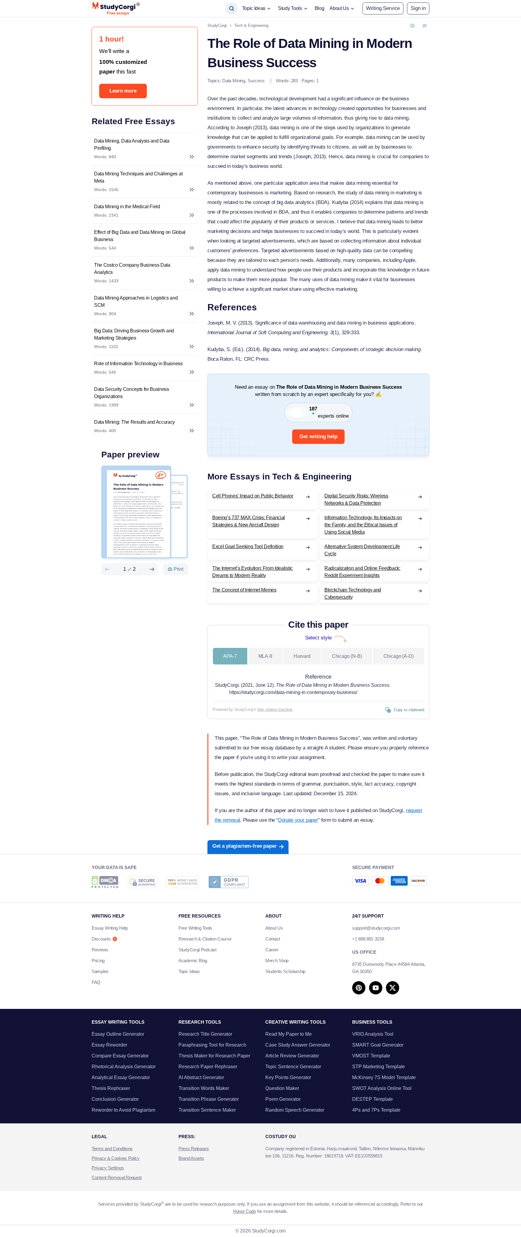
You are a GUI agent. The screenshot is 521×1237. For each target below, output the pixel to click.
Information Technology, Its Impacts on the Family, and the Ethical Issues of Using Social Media (363, 525)
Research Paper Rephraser (207, 1066)
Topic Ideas (189, 971)
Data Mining (233, 80)
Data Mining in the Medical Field (127, 206)
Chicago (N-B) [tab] (347, 656)
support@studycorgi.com (376, 928)
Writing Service (383, 8)
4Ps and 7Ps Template (376, 1110)
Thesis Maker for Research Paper (214, 1055)
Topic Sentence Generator (293, 1066)
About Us (274, 928)
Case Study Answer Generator (297, 1044)
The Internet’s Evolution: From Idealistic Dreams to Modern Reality (252, 572)
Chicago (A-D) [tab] (399, 656)
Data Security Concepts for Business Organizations (131, 393)
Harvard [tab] (302, 656)
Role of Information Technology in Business (138, 363)
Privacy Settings (108, 1167)
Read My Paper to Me (288, 1034)
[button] (418, 8)
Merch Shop (277, 960)
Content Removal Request (117, 1177)
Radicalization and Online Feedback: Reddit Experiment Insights (362, 572)
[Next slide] (152, 569)
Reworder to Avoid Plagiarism (123, 1110)
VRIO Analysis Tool (372, 1034)
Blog (319, 8)
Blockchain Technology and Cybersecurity (352, 593)
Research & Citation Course (204, 938)
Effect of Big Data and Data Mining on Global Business (139, 236)
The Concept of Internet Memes (244, 589)
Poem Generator (283, 1099)
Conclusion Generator (115, 1099)
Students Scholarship (285, 971)
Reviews (100, 949)
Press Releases (193, 1148)
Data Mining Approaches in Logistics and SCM (136, 301)
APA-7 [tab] (230, 656)
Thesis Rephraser (111, 1088)
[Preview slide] (107, 569)
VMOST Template (371, 1055)
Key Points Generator (288, 1077)
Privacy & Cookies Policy (116, 1158)
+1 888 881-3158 (368, 938)
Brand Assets (191, 1158)
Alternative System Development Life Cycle (362, 550)
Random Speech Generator (294, 1110)
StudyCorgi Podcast (197, 949)
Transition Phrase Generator (208, 1099)
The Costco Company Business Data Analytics (132, 268)
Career (271, 949)
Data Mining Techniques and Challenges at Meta (138, 177)
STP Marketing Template (378, 1066)
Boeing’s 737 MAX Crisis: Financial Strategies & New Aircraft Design (248, 521)
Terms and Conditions (112, 1148)
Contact (272, 938)
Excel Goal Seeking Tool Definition (247, 546)
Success (256, 80)
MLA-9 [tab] (265, 656)
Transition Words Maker (203, 1088)
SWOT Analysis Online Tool (382, 1088)
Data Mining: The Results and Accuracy (134, 422)
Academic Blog (192, 960)
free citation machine (274, 709)
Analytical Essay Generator (121, 1077)
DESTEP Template (372, 1099)
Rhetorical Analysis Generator (124, 1066)
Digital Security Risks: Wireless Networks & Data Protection (356, 499)
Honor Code (244, 1211)
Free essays (118, 13)
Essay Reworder (109, 1044)
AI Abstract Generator (201, 1077)
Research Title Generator (205, 1034)
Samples (100, 971)
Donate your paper (298, 820)
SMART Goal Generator (377, 1044)
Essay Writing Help (110, 928)
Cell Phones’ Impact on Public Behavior (252, 495)
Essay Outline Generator (118, 1034)
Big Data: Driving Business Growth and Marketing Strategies (134, 334)
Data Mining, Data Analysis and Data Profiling (131, 144)
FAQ (96, 982)
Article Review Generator (292, 1055)
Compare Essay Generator (120, 1055)
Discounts (101, 938)
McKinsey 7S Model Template (384, 1077)
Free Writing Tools (195, 928)
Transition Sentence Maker (207, 1110)
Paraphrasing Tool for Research (212, 1044)
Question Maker (282, 1088)
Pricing (98, 960)
